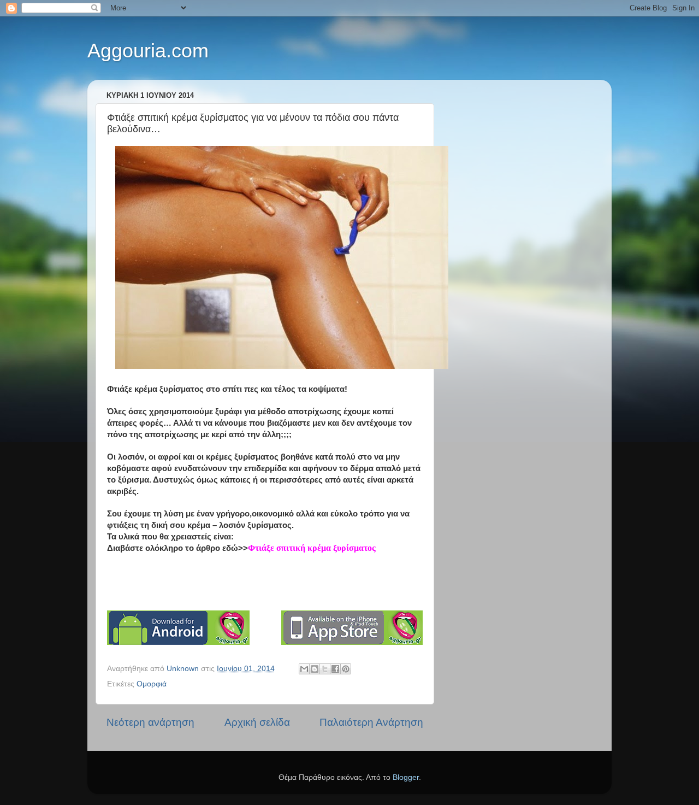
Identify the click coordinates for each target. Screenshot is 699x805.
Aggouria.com (148, 50)
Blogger (406, 777)
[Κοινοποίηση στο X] (324, 668)
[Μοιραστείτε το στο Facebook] (335, 668)
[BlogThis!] (314, 668)
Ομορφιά (152, 684)
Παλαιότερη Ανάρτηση (371, 722)
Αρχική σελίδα (257, 722)
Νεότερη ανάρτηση (150, 722)
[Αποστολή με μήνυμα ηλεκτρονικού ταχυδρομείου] (304, 668)
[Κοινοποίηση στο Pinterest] (345, 668)
